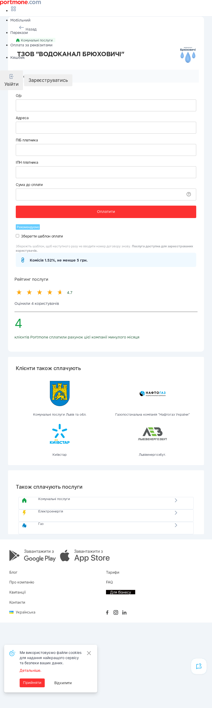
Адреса (22, 117)
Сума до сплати (29, 184)
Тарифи (112, 572)
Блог (13, 572)
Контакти (17, 602)
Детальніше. (30, 670)
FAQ (109, 582)
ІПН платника (27, 162)
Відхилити (63, 683)
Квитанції (17, 592)
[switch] (17, 235)
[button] (11, 80)
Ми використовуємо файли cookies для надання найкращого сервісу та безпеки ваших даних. (50, 657)
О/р (19, 95)
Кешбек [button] (17, 57)
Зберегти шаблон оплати (42, 236)
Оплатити (106, 211)
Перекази (19, 32)
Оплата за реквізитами (31, 45)
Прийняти (32, 682)
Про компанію (21, 582)
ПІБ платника (27, 140)
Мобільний (20, 20)
